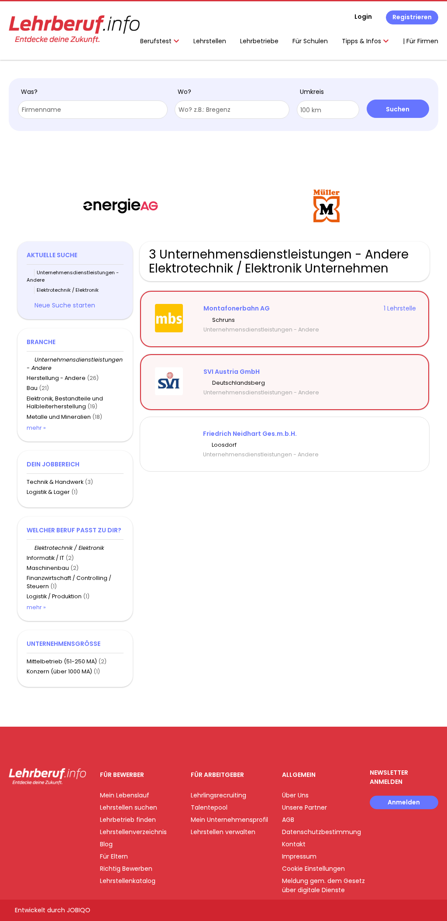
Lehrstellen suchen (128, 807)
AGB (288, 819)
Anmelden (404, 802)
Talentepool (209, 807)
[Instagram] (29, 802)
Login (363, 16)
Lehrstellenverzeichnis (133, 832)
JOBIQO (78, 910)
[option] (149, 206)
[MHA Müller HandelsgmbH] (149, 206)
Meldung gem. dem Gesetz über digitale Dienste (323, 885)
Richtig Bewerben (126, 868)
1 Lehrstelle (400, 308)
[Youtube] (44, 802)
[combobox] (93, 109)
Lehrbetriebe (259, 41)
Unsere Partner (304, 807)
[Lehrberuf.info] (74, 29)
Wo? (184, 91)
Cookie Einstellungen (313, 868)
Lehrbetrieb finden (128, 819)
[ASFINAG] (355, 206)
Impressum (299, 856)
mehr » (36, 427)
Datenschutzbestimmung (321, 832)
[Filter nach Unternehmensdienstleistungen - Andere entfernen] (30, 359)
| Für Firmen (420, 41)
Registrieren (412, 17)
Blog (106, 844)
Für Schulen (310, 41)
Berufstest (156, 41)
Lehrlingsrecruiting (218, 795)
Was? (29, 91)
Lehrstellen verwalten (223, 832)
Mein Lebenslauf (124, 795)
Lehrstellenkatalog (127, 880)
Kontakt (294, 844)
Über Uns (295, 795)
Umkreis (312, 91)
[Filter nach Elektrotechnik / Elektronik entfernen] (30, 548)
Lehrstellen (209, 41)
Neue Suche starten (64, 305)
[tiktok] (57, 802)
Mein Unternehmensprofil (229, 819)
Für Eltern (114, 856)
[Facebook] (15, 802)
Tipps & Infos (362, 41)
